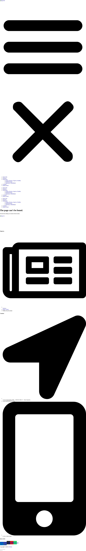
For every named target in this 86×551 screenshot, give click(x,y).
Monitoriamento (8, 181)
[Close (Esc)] (4, 549)
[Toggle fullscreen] (1, 549)
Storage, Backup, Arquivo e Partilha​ (13, 180)
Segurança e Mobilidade (10, 183)
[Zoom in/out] (0, 549)
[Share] (3, 549)
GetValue (10, 546)
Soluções (5, 178)
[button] (43, 88)
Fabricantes (5, 179)
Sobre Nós (5, 177)
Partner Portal (5, 185)
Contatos (4, 184)
